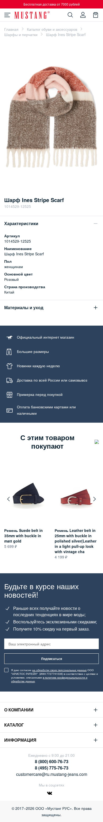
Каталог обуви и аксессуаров (52, 29)
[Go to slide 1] (51, 182)
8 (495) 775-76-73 (51, 768)
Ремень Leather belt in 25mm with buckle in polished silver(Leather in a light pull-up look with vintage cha (75, 541)
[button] (8, 499)
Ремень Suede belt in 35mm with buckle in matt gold (23, 536)
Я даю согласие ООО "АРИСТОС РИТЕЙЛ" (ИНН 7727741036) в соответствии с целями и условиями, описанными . (54, 675)
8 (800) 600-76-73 (51, 761)
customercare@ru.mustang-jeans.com (51, 774)
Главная (11, 29)
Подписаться (51, 658)
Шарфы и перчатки (21, 34)
